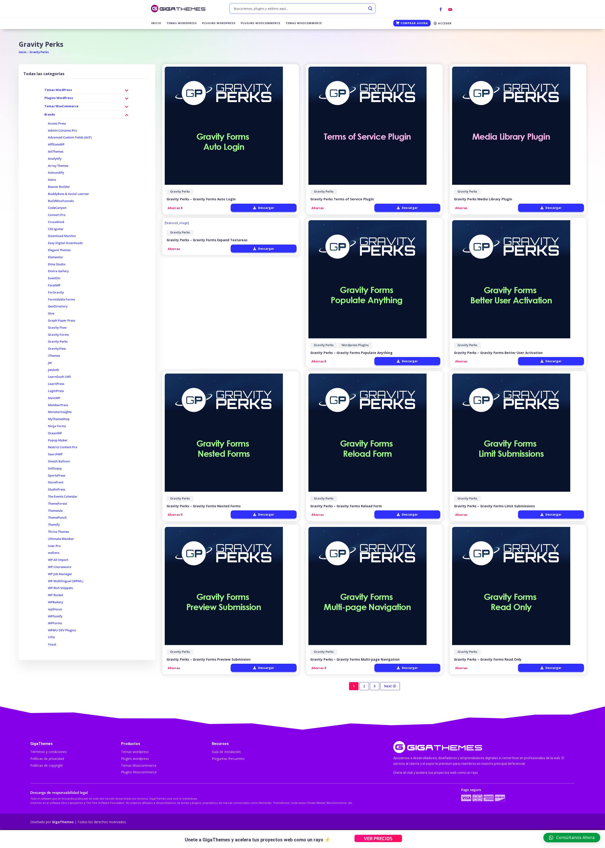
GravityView (57, 349)
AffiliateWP (56, 144)
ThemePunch (57, 518)
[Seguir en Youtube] (450, 9)
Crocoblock (56, 222)
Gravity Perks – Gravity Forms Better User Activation (498, 352)
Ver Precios (378, 838)
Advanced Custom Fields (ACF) (70, 137)
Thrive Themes (58, 532)
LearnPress (56, 384)
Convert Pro (56, 215)
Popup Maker (58, 440)
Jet (50, 363)
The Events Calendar (63, 497)
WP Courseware (59, 567)
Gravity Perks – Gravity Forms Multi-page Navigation (355, 659)
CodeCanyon (57, 208)
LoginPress (56, 391)
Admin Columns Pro (62, 131)
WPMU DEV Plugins (62, 630)
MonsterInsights (60, 412)
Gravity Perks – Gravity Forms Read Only (488, 659)
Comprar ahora (414, 23)
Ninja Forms (57, 426)
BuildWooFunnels (61, 201)
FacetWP (54, 285)
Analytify (54, 159)
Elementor (55, 257)
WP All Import (58, 560)
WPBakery (55, 602)
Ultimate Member (61, 539)
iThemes (54, 356)
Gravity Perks (39, 52)
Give (51, 313)
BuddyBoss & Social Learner (68, 194)
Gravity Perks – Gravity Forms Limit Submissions (494, 506)
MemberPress (58, 405)
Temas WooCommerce (303, 23)
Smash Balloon (59, 461)
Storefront (55, 482)
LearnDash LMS (59, 377)
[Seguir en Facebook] (441, 9)
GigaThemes (63, 822)
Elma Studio (56, 264)
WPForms (55, 623)
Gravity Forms (58, 335)
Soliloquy (55, 468)
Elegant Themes (59, 250)
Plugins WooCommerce (260, 23)
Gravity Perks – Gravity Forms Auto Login (201, 199)
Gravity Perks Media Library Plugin (483, 199)
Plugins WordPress (219, 23)
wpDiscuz (55, 609)
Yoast (52, 644)
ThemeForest (57, 504)
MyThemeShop (58, 419)
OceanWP (55, 433)
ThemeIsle (55, 511)
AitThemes (55, 152)
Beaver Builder (59, 187)
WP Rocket (55, 595)
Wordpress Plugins (355, 345)
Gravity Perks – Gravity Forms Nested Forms (204, 506)
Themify (54, 525)
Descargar (265, 208)
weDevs (53, 553)
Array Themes (58, 166)
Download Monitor (62, 236)
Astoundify (56, 173)
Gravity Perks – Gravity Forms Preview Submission (209, 659)
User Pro (54, 546)
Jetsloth (53, 370)
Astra (52, 180)
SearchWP (55, 454)
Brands (49, 114)
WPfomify (55, 616)
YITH (51, 637)
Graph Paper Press (61, 321)
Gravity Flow (57, 328)
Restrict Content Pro (62, 447)
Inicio (156, 23)
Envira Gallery (58, 271)
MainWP (54, 398)
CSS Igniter (56, 229)
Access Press (57, 123)
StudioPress (56, 489)
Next (388, 686)
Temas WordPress (181, 23)
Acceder (444, 23)
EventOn (54, 278)
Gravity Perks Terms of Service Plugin (342, 199)
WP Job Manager (60, 574)
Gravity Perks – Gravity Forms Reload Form (346, 506)
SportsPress (56, 476)
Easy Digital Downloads (65, 243)
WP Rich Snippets (60, 588)
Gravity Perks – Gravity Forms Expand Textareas (207, 240)
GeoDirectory (58, 306)
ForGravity (56, 292)
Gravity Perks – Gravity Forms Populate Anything (351, 352)
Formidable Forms (61, 299)
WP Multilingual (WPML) (65, 581)
